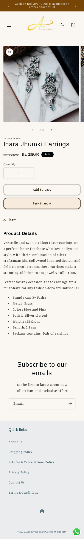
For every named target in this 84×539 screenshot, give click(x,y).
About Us (15, 441)
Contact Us (17, 482)
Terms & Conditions (23, 492)
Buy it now (42, 203)
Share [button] (12, 220)
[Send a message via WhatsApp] (77, 532)
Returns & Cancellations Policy (31, 462)
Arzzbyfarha (34, 531)
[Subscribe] (70, 403)
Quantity (9, 164)
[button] (9, 25)
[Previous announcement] (8, 5)
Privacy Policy (19, 472)
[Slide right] (51, 130)
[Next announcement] (76, 5)
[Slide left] (32, 130)
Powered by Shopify (54, 531)
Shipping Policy (20, 452)
